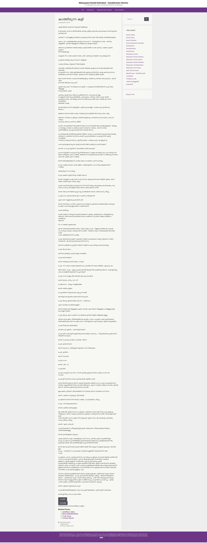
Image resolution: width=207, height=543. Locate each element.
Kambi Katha (130, 37)
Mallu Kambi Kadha (65, 522)
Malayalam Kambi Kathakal (135, 62)
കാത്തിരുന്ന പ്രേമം (68, 512)
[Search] (146, 19)
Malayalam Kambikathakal (134, 65)
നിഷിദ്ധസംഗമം (131, 79)
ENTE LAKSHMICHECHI (70, 514)
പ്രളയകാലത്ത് (64, 524)
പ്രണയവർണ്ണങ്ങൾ (132, 81)
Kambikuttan (90, 10)
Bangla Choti (130, 94)
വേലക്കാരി (129, 84)
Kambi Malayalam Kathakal (135, 43)
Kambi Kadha (130, 35)
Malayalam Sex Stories (133, 68)
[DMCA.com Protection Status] (103, 538)
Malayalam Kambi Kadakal (104, 10)
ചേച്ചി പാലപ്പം (66, 516)
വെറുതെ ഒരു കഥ (68, 518)
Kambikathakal (131, 48)
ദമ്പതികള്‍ (129, 76)
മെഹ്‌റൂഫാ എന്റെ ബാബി (66, 525)
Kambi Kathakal (119, 10)
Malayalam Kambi (132, 54)
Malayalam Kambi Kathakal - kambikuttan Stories (103, 3)
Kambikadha (130, 46)
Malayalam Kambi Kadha (134, 59)
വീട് (82, 10)
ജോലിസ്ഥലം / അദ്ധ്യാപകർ (135, 73)
